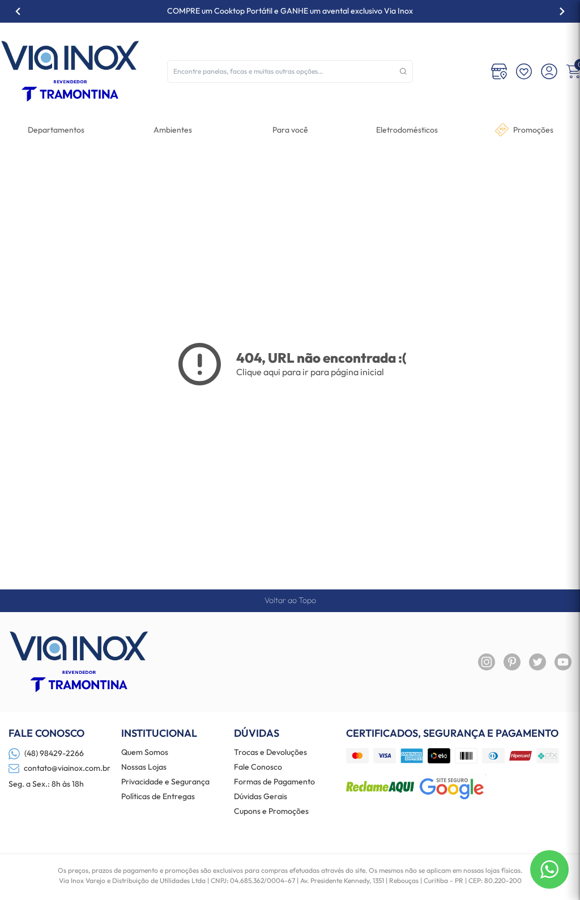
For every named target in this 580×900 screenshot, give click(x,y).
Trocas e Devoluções (270, 752)
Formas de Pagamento (274, 782)
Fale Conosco (258, 767)
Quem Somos (144, 752)
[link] (407, 129)
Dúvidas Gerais (260, 796)
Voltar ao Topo (290, 600)
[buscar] (403, 71)
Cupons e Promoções (271, 811)
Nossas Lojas (144, 767)
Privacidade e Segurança (165, 782)
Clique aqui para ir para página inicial (310, 371)
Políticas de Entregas (158, 796)
